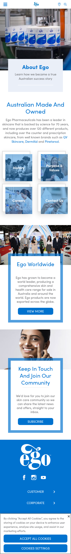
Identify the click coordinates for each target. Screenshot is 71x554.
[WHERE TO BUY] (59, 4)
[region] (35, 533)
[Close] (69, 516)
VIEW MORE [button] (35, 311)
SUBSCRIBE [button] (35, 421)
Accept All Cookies (35, 538)
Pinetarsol (52, 141)
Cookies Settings (35, 548)
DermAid (31, 141)
